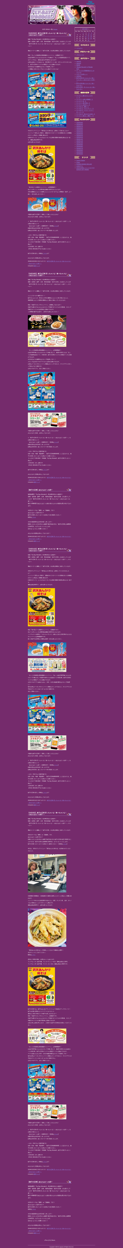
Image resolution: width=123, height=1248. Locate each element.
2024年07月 (79, 148)
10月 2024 (85, 29)
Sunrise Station (80, 160)
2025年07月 (79, 126)
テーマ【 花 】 (81, 101)
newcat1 (78, 61)
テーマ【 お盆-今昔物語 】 (84, 99)
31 (88, 40)
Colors (78, 162)
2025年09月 (79, 122)
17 (88, 36)
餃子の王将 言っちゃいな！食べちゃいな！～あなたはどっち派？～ (85, 79)
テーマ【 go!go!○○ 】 (83, 105)
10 (88, 35)
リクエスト (79, 48)
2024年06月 (79, 150)
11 (91, 35)
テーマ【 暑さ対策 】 (83, 103)
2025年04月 (79, 132)
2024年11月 (79, 141)
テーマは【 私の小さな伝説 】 (85, 114)
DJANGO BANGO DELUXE (84, 164)
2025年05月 (79, 130)
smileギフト (79, 166)
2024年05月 (79, 152)
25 (91, 38)
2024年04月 (79, 153)
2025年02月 (79, 135)
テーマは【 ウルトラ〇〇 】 (85, 108)
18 (91, 36)
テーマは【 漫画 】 (82, 106)
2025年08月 (79, 124)
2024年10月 (79, 142)
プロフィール (80, 55)
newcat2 (78, 63)
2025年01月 (79, 137)
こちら (56, 226)
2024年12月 (79, 139)
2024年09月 (79, 144)
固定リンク (37, 266)
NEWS (78, 65)
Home (55, 29)
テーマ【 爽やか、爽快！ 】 (85, 116)
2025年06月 (79, 128)
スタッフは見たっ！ (82, 74)
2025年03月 (79, 133)
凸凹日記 (78, 76)
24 (88, 38)
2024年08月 (79, 146)
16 (85, 36)
